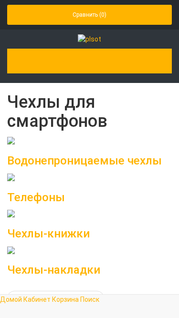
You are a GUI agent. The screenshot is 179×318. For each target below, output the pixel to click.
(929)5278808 (77, 62)
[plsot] (89, 38)
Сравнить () (89, 14)
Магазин (146, 62)
